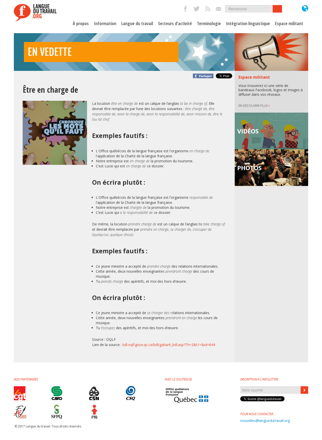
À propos (81, 23)
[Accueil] (35, 13)
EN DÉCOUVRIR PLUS (254, 106)
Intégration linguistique (248, 23)
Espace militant (289, 23)
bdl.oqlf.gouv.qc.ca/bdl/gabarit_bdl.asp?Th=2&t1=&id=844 (169, 344)
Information (105, 23)
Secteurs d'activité (175, 23)
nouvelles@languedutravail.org (265, 420)
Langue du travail (137, 23)
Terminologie (209, 23)
